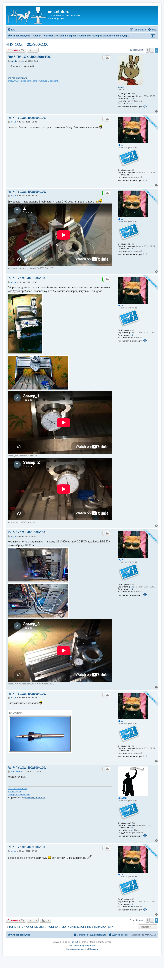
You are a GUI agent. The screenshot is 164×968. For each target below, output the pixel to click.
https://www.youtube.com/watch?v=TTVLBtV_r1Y (30, 268)
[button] (148, 50)
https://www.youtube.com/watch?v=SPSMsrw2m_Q (31, 684)
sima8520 (123, 798)
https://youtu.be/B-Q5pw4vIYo (21, 522)
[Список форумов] (27, 15)
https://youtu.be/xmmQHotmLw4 (22, 456)
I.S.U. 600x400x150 (17, 788)
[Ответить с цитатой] (107, 57)
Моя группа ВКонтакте (19, 794)
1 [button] (152, 50)
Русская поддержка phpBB (82, 945)
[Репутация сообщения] (103, 57)
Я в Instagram (14, 791)
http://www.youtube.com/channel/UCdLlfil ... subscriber (34, 81)
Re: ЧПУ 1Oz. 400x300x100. (29, 57)
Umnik (121, 87)
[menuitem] (12, 29)
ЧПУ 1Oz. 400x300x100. (28, 44)
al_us (120, 145)
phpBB (75, 942)
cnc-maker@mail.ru (17, 78)
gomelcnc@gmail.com (34, 797)
